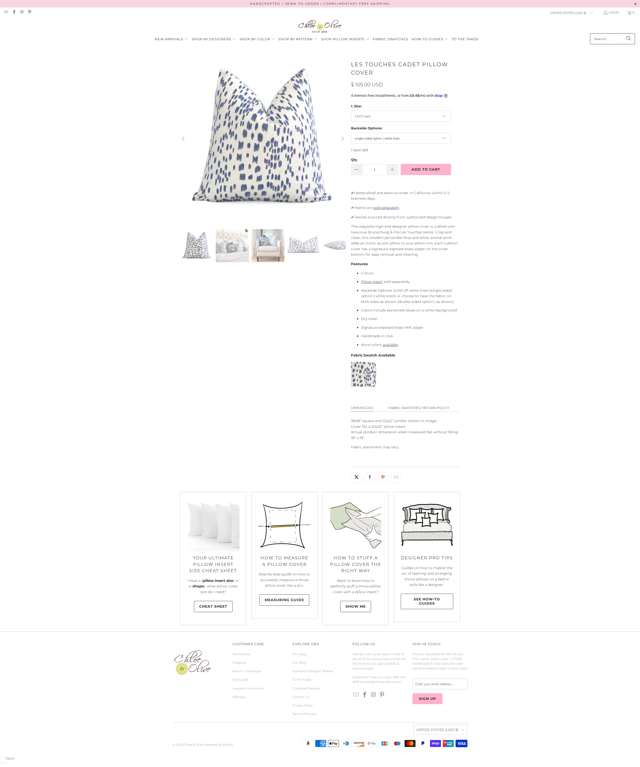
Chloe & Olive (193, 744)
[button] (171, 39)
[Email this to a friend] (396, 477)
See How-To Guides (427, 601)
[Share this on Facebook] (369, 477)
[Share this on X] (356, 477)
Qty (354, 160)
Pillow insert (372, 281)
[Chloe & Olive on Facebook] (14, 12)
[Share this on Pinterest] (383, 477)
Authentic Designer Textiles (312, 671)
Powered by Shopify (218, 744)
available (390, 344)
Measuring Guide (284, 600)
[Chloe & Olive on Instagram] (22, 12)
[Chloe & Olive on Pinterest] (29, 12)
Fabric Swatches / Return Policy (418, 408)
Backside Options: (366, 128)
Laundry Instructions (248, 688)
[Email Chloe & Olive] (6, 12)
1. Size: (356, 106)
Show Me (356, 606)
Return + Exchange (246, 671)
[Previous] (184, 139)
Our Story (299, 654)
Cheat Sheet (213, 606)
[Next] (342, 139)
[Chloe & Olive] (320, 26)
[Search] (628, 38)
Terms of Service (304, 714)
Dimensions (362, 408)
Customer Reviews (306, 688)
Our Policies (241, 654)
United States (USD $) (568, 13)
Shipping (239, 662)
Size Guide (240, 679)
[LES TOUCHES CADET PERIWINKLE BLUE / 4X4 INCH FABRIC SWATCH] (363, 386)
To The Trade (301, 679)
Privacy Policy (302, 705)
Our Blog (299, 662)
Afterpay (238, 697)
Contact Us (300, 697)
